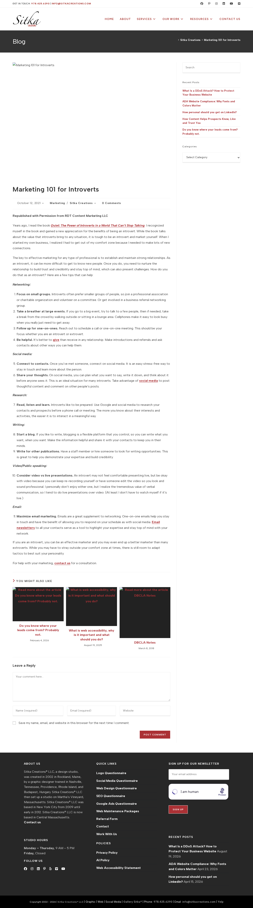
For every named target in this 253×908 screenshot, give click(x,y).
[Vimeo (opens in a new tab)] (237, 4)
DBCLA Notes (145, 642)
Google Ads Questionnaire (116, 804)
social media (148, 381)
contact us (62, 563)
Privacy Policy (107, 852)
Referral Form (107, 819)
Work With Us (106, 834)
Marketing (57, 203)
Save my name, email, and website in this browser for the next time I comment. (74, 723)
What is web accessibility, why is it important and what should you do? (91, 635)
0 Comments (111, 203)
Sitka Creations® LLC (71, 901)
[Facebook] (25, 868)
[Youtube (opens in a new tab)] (231, 4)
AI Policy (103, 860)
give (56, 340)
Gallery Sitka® (132, 901)
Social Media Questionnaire (117, 781)
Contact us (32, 822)
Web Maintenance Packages (117, 811)
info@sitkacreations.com (71, 3)
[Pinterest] (44, 868)
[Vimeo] (56, 868)
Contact (102, 826)
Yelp (220, 901)
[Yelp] (50, 868)
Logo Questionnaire (111, 773)
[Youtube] (63, 868)
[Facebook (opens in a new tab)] (201, 4)
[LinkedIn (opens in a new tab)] (223, 4)
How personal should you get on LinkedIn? (209, 112)
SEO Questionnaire (110, 796)
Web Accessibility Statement (118, 868)
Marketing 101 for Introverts (222, 40)
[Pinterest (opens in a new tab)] (208, 4)
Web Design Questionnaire (116, 788)
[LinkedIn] (38, 868)
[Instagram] (32, 868)
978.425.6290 (40, 3)
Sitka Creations (81, 203)
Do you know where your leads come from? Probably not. (38, 630)
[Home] (176, 40)
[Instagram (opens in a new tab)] (215, 4)
